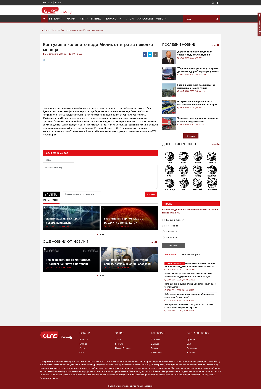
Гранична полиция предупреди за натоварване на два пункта (196, 86)
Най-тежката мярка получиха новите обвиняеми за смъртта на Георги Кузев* (189, 295)
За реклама (192, 348)
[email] (155, 54)
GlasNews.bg (50, 54)
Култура (83, 344)
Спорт (130, 18)
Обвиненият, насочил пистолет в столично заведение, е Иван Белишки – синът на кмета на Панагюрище (190, 265)
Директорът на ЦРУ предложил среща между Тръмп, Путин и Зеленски (194, 53)
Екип (189, 344)
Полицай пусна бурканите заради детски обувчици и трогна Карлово (190, 285)
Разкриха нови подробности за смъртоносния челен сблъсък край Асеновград (197, 103)
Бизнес (96, 18)
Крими (71, 18)
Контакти (47, 2)
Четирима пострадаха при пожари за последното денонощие (197, 119)
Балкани (155, 344)
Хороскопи (145, 18)
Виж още (191, 136)
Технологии (113, 18)
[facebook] (145, 54)
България (55, 18)
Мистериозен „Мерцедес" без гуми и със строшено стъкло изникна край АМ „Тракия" (189, 306)
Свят (83, 18)
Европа (154, 348)
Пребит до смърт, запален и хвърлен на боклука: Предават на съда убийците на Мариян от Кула (188, 275)
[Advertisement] (100, 84)
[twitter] (150, 54)
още (152, 242)
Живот (160, 18)
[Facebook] (217, 3)
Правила (191, 339)
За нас (58, 2)
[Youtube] (213, 3)
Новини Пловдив (122, 348)
